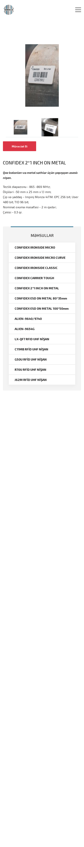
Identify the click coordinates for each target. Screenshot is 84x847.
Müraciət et (20, 146)
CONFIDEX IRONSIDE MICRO (35, 247)
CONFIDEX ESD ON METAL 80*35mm (41, 298)
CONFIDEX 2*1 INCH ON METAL (37, 288)
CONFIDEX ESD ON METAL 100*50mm (42, 308)
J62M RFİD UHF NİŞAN (31, 380)
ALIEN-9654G (25, 329)
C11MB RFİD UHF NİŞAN (31, 349)
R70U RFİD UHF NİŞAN (30, 369)
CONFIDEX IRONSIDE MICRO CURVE (40, 257)
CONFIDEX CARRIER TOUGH (34, 278)
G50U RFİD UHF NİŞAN (31, 359)
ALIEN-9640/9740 (28, 318)
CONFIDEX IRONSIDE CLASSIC (36, 268)
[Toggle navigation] (78, 10)
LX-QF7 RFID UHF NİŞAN (32, 339)
